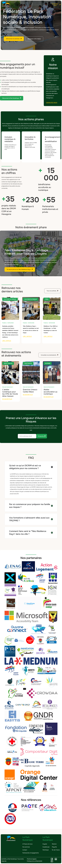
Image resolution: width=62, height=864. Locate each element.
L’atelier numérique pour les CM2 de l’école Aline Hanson (10, 392)
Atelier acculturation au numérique (50, 391)
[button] (31, 4)
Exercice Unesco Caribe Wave (30, 390)
